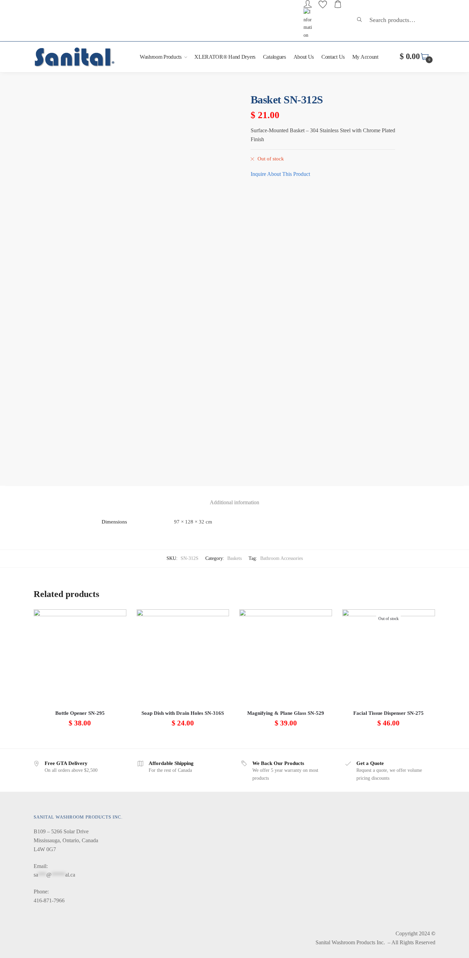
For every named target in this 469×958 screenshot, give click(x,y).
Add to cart (80, 740)
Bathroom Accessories (281, 558)
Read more (388, 740)
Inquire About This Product (280, 174)
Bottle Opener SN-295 (80, 713)
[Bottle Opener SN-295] (80, 655)
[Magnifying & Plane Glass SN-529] (285, 655)
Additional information (234, 502)
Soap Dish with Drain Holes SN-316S (182, 713)
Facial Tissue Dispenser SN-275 (388, 713)
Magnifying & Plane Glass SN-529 (285, 713)
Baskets (234, 558)
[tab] (234, 497)
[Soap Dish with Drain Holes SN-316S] (183, 655)
